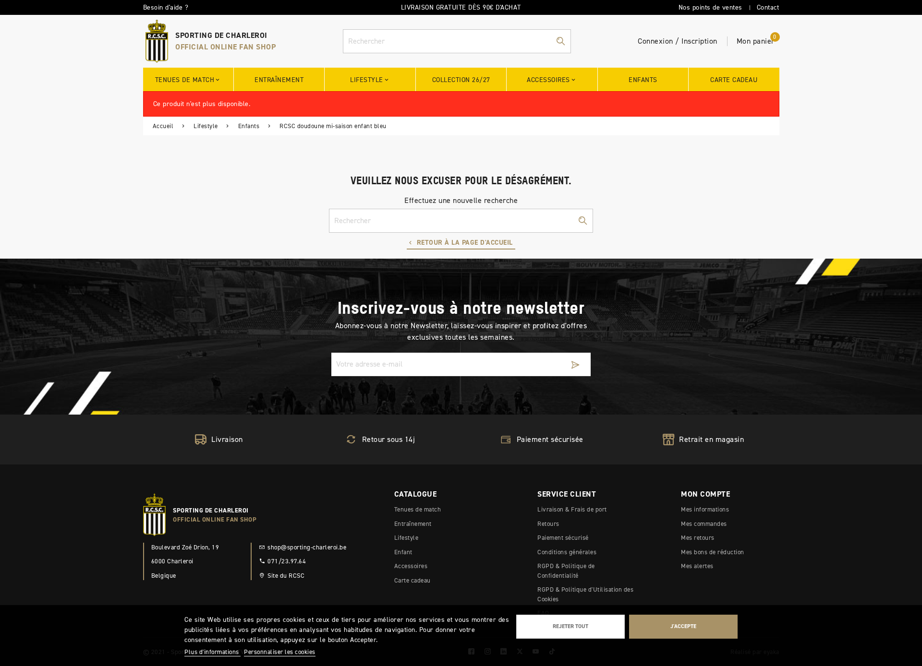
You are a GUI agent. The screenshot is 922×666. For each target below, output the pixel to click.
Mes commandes (704, 524)
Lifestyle (406, 538)
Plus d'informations (212, 652)
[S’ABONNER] (575, 364)
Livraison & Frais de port (572, 509)
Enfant (403, 552)
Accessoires (411, 566)
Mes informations (705, 509)
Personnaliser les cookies (279, 652)
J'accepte (683, 626)
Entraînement (413, 524)
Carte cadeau (412, 580)
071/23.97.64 (286, 561)
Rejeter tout (570, 626)
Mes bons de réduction (712, 552)
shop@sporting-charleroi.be (306, 547)
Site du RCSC (285, 575)
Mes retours (698, 538)
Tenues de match (417, 509)
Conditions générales (566, 552)
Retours (548, 524)
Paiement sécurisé (563, 538)
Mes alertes (697, 566)
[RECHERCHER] (560, 41)
